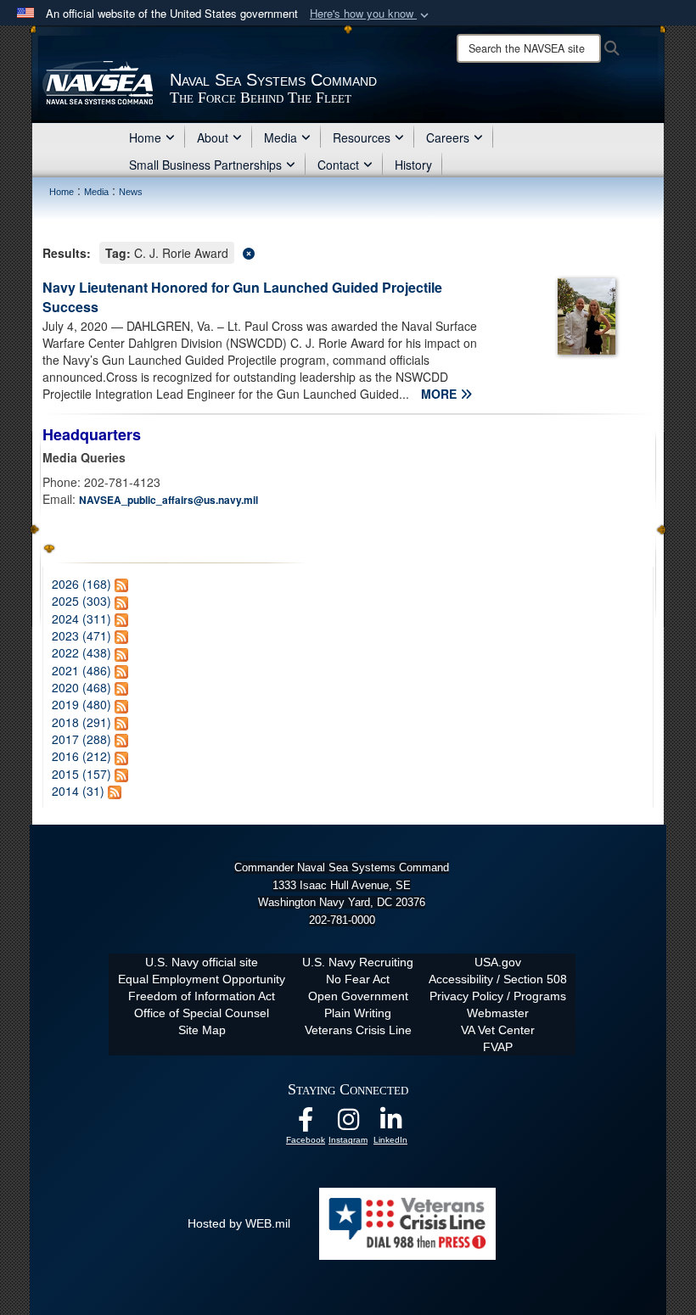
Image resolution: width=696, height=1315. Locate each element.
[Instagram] (348, 1124)
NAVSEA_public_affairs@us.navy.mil (168, 499)
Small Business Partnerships (205, 164)
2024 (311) (81, 618)
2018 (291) (81, 721)
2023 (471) (81, 635)
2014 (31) (78, 790)
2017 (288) (81, 738)
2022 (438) (81, 652)
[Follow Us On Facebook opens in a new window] (305, 1124)
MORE (440, 393)
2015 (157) (81, 773)
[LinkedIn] (390, 1124)
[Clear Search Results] (348, 251)
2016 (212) (81, 755)
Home (145, 137)
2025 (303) (81, 600)
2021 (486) (81, 670)
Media (280, 137)
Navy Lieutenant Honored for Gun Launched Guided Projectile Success (242, 296)
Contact (338, 164)
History (413, 164)
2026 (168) (81, 583)
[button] (371, 14)
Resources (361, 137)
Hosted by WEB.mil (239, 1223)
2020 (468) (81, 687)
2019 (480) (81, 704)
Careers (447, 137)
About (212, 137)
